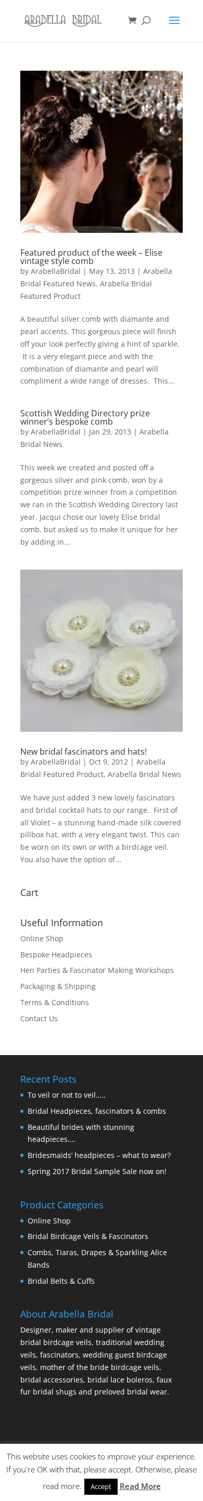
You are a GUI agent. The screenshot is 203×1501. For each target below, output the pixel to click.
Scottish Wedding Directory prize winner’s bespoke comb (85, 417)
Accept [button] (101, 1486)
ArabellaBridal (56, 271)
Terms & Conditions (54, 1002)
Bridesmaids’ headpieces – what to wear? (99, 1155)
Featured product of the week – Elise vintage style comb (91, 257)
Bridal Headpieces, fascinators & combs (97, 1111)
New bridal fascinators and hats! (83, 751)
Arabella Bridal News (144, 774)
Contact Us (39, 1018)
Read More (140, 1486)
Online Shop (42, 938)
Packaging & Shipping (58, 986)
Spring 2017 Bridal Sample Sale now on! (97, 1171)
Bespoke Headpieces (56, 954)
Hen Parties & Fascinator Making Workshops (97, 970)
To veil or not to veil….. (67, 1095)
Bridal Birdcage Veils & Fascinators (88, 1236)
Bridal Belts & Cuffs (61, 1281)
